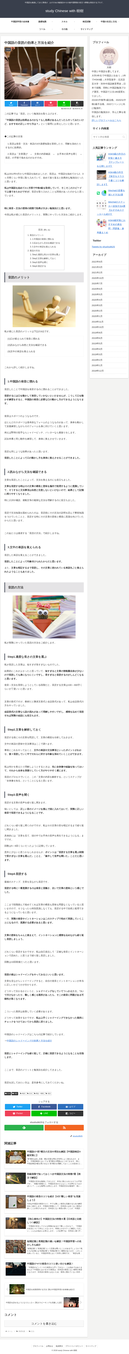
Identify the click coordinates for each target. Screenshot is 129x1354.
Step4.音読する (39, 266)
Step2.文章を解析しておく (44, 258)
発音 (15, 1093)
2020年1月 (97, 316)
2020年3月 (97, 305)
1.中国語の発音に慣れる (43, 239)
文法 (8, 1093)
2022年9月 (97, 261)
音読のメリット (37, 235)
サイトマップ (91, 1346)
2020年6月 (97, 289)
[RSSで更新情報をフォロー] (64, 1127)
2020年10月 (98, 278)
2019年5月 (97, 343)
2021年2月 (97, 272)
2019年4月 (97, 349)
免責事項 (59, 1346)
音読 (49, 1093)
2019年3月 (97, 354)
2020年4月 (97, 300)
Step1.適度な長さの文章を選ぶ (46, 254)
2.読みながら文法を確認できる (46, 243)
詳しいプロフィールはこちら (106, 120)
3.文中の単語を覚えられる (44, 247)
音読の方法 (35, 250)
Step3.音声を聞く (40, 262)
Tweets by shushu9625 (103, 247)
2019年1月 (97, 365)
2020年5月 (97, 294)
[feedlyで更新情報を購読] (24, 1127)
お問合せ (49, 1346)
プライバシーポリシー (74, 1346)
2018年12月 (98, 371)
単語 (23, 1093)
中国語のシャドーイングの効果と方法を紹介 (29, 1040)
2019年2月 (97, 360)
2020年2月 (97, 311)
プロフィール (38, 1346)
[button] (77, 104)
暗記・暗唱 (40, 1093)
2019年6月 (97, 338)
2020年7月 (97, 283)
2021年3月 (97, 267)
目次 (40, 229)
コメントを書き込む (44, 1323)
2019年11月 (98, 321)
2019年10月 (98, 327)
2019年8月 (97, 332)
